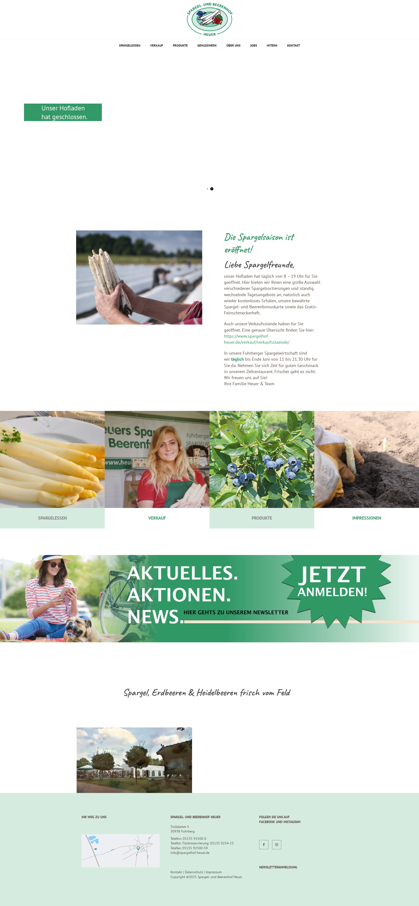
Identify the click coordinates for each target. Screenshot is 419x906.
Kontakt (293, 45)
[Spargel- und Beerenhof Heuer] (209, 19)
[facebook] (263, 844)
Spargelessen (129, 45)
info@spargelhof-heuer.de (190, 852)
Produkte (180, 45)
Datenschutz (194, 872)
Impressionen (366, 518)
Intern (272, 45)
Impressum (214, 872)
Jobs (253, 45)
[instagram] (276, 844)
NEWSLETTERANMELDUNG (278, 867)
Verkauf (156, 45)
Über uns (233, 45)
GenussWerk (207, 45)
